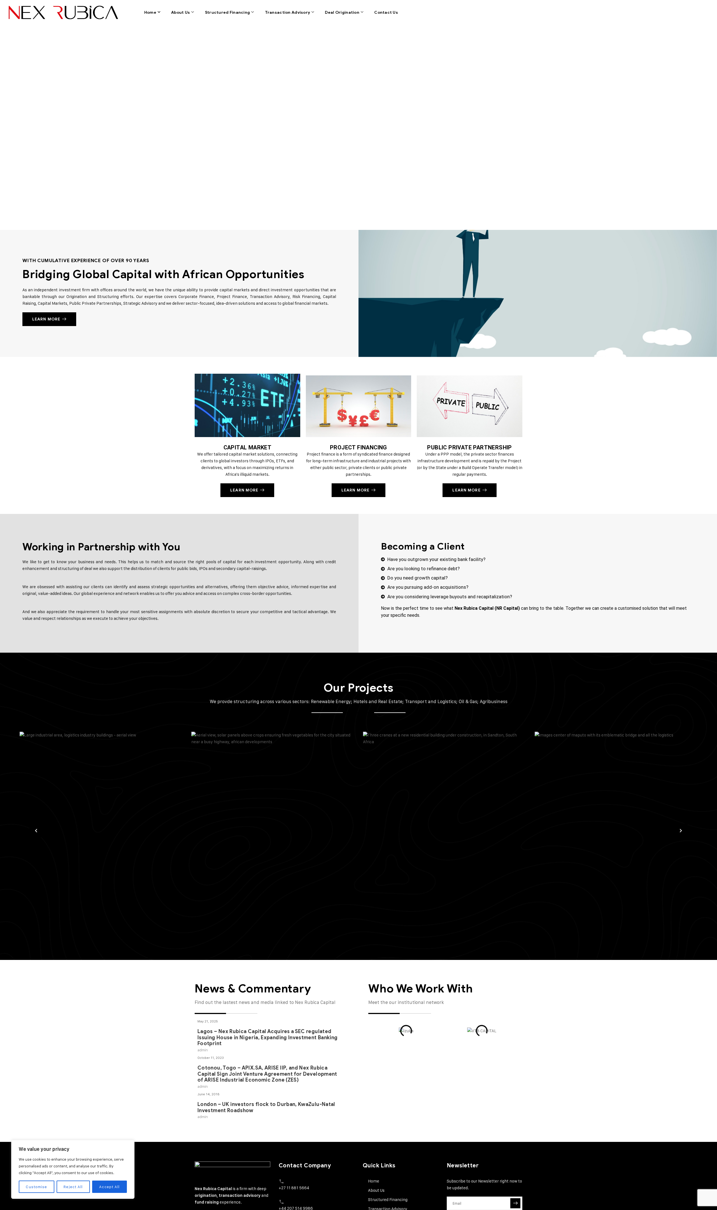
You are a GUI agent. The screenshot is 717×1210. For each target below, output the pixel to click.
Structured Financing (227, 12)
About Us (180, 12)
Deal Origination (342, 12)
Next (681, 830)
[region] (72, 1169)
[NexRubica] (62, 12)
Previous (36, 830)
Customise (36, 1186)
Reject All (73, 1186)
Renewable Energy (233, 876)
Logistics (44, 883)
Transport (561, 883)
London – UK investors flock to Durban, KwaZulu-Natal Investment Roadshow (266, 1071)
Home (150, 12)
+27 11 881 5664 (294, 1187)
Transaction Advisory (287, 12)
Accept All (109, 1186)
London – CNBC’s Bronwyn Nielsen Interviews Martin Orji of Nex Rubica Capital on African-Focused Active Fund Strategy (268, 1110)
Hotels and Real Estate (412, 876)
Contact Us (386, 12)
